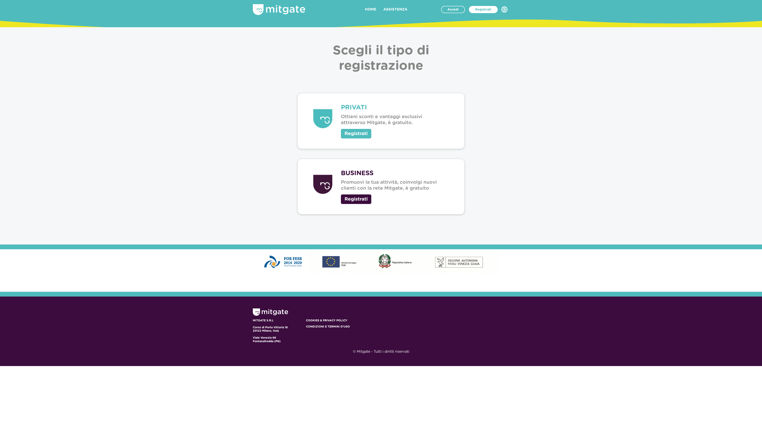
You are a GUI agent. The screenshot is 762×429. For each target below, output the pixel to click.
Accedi (453, 9)
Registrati (483, 9)
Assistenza (395, 9)
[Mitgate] (279, 9)
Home (370, 9)
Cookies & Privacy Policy (326, 320)
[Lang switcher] (504, 9)
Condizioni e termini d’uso (328, 326)
